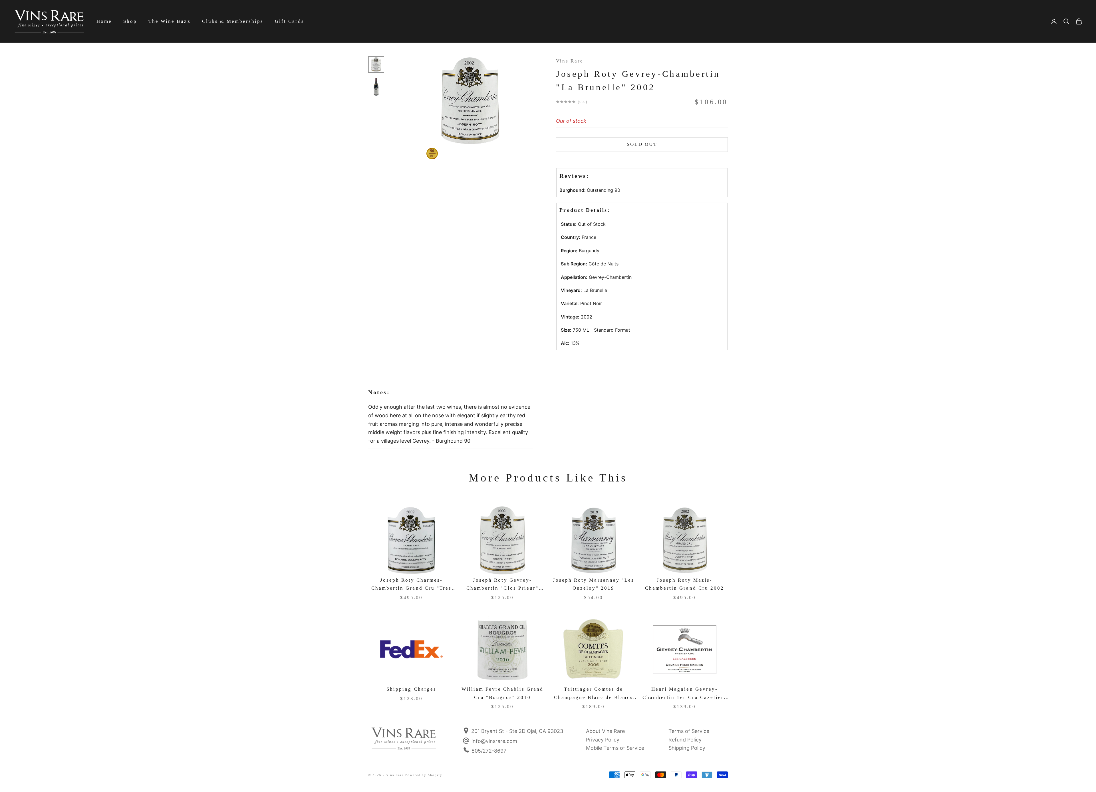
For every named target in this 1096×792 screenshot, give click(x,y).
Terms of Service (688, 731)
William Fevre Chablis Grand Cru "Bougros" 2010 (503, 693)
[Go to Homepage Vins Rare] (404, 742)
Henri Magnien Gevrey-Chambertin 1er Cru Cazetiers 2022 (684, 694)
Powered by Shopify (424, 775)
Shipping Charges (411, 689)
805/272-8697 (489, 751)
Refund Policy (685, 740)
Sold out (642, 144)
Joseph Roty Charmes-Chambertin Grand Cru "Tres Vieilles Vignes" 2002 (411, 585)
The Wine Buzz (169, 21)
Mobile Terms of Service (615, 748)
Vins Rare (569, 61)
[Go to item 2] (376, 86)
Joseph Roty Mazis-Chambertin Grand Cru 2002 (684, 584)
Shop (130, 21)
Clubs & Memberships (232, 21)
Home (104, 21)
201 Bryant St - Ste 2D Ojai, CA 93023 (516, 731)
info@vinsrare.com (494, 741)
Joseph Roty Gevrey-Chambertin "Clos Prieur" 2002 (502, 585)
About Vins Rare (605, 731)
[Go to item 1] (376, 64)
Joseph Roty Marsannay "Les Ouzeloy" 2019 (593, 584)
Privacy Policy (602, 740)
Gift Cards (289, 21)
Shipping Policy (686, 748)
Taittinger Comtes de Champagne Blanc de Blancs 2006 (593, 694)
